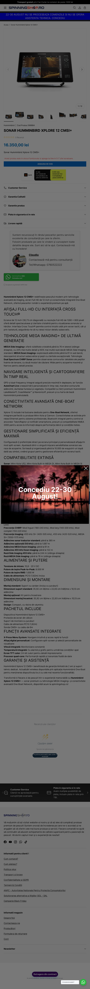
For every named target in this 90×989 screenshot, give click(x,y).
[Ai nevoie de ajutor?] (83, 982)
